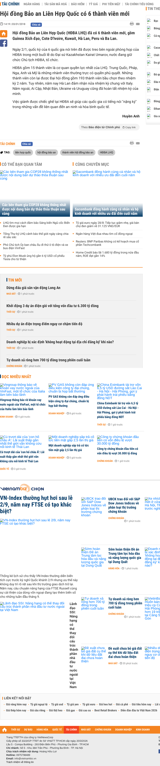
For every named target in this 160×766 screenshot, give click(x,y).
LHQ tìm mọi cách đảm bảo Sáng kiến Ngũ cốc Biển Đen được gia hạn (36, 224)
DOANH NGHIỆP (123, 729)
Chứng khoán (14, 366)
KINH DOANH (143, 729)
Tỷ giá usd (57, 704)
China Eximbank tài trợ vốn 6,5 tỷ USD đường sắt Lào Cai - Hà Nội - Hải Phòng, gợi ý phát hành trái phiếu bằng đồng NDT (118, 410)
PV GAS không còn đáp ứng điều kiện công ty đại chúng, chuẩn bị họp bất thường (69, 401)
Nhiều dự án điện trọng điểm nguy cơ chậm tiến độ (44, 324)
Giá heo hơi (105, 704)
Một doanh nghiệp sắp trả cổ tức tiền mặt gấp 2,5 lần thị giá (69, 448)
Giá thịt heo (55, 710)
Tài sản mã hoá (55, 4)
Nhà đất (11, 293)
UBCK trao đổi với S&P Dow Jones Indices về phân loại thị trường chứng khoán (124, 505)
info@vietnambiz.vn (25, 758)
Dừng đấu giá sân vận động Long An (33, 288)
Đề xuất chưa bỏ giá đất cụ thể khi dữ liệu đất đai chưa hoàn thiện (125, 653)
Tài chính (10, 3)
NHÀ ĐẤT (86, 729)
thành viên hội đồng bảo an (77, 152)
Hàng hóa (113, 568)
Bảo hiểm (78, 4)
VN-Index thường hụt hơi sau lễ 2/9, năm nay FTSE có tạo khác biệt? (36, 505)
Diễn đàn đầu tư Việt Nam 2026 (139, 710)
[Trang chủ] (3, 33)
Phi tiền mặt (111, 4)
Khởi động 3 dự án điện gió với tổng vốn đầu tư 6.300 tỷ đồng (52, 306)
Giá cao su (85, 710)
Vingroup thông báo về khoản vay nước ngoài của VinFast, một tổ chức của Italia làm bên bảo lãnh (23, 404)
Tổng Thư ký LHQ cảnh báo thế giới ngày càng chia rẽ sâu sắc (36, 235)
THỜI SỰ (15, 729)
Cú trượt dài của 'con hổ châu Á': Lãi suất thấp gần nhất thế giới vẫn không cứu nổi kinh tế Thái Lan (22, 456)
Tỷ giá (93, 4)
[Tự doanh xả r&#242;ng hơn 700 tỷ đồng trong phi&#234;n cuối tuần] (93, 605)
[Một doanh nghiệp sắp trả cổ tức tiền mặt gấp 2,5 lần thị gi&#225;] (71, 438)
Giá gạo (70, 710)
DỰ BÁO (28, 729)
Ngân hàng (32, 4)
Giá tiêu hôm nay (141, 704)
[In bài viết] (133, 24)
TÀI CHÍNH (71, 729)
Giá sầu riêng (37, 710)
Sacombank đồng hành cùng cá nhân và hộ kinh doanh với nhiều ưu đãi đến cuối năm (107, 211)
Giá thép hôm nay (16, 710)
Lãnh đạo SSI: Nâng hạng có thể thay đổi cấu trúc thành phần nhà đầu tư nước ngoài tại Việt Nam (74, 645)
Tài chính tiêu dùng (139, 4)
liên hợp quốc (23, 152)
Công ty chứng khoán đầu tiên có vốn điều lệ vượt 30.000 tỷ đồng (117, 451)
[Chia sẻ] (3, 43)
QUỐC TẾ (57, 729)
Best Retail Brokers (106, 710)
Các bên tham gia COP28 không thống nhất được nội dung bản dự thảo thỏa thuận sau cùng (34, 209)
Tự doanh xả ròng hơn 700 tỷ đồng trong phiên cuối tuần (48, 360)
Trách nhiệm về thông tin (20, 762)
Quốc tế (4, 468)
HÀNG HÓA (42, 729)
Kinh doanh (6, 416)
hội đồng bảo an (46, 152)
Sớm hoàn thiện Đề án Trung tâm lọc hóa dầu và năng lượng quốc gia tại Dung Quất (124, 555)
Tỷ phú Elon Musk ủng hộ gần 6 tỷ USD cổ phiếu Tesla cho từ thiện (33, 257)
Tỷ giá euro (88, 704)
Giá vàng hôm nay (16, 704)
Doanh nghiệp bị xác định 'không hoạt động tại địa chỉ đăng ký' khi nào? (60, 342)
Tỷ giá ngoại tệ (39, 704)
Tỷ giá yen (73, 704)
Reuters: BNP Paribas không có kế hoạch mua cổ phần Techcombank (107, 243)
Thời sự (10, 311)
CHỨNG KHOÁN (103, 729)
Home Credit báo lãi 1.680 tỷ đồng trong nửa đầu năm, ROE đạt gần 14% (107, 254)
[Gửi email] (138, 24)
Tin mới (15, 280)
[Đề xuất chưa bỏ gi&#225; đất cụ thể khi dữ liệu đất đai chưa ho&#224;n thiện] (93, 655)
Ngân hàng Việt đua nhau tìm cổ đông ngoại (104, 234)
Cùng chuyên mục (92, 164)
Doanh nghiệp (56, 413)
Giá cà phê (122, 704)
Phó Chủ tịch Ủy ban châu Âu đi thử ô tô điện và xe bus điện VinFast (35, 246)
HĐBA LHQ (106, 152)
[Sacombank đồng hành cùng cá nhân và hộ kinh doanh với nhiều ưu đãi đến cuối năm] (108, 193)
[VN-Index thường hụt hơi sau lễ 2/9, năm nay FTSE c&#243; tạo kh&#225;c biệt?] (39, 545)
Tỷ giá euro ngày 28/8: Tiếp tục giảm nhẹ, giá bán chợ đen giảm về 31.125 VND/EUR (107, 224)
